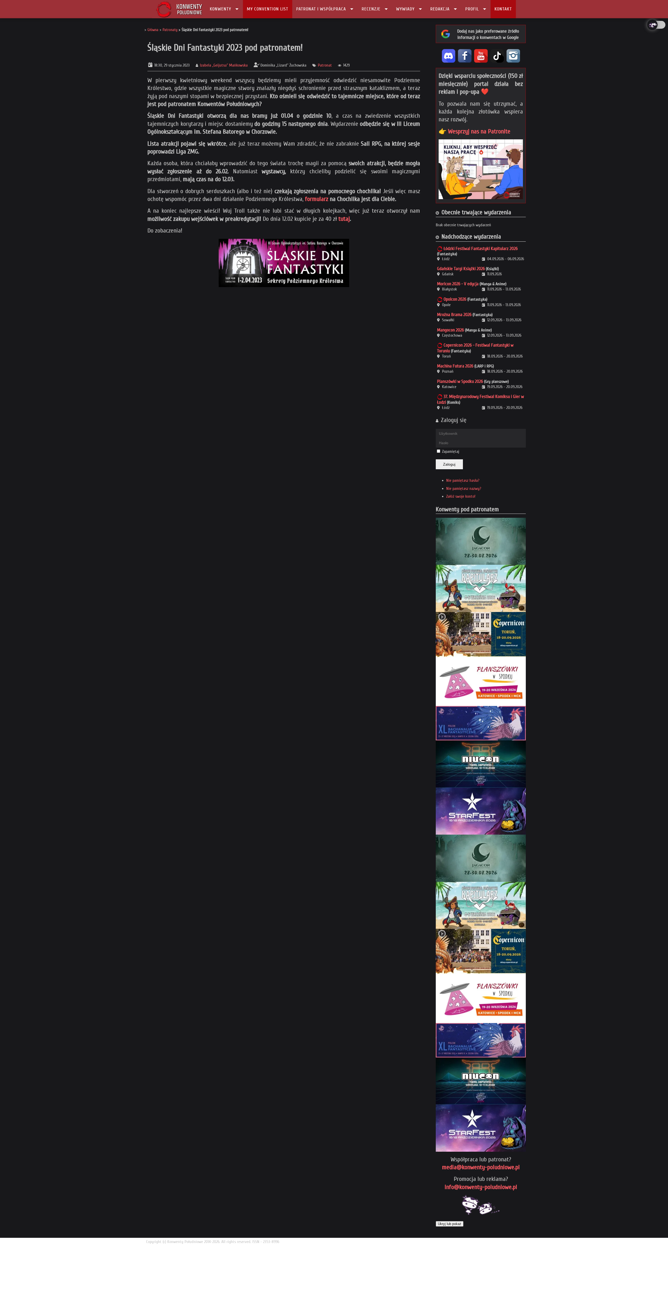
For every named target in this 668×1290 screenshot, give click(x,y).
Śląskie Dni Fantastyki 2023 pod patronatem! (225, 47)
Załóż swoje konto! (460, 496)
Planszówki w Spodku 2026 (460, 381)
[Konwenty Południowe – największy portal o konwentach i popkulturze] (179, 9)
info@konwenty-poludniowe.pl (481, 1187)
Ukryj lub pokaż (449, 1224)
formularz (316, 199)
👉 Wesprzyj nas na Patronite (474, 131)
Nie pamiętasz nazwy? (463, 488)
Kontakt (503, 9)
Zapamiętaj (450, 451)
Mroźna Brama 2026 (454, 314)
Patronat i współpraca (321, 9)
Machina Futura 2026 (455, 366)
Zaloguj (449, 464)
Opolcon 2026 (455, 299)
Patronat (325, 65)
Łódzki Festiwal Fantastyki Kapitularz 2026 (481, 248)
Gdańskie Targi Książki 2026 (461, 268)
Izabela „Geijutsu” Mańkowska (224, 65)
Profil (472, 9)
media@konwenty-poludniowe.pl (481, 1167)
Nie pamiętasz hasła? (462, 480)
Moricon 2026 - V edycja (458, 284)
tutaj (344, 218)
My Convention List (267, 9)
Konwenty (220, 9)
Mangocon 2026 (450, 330)
